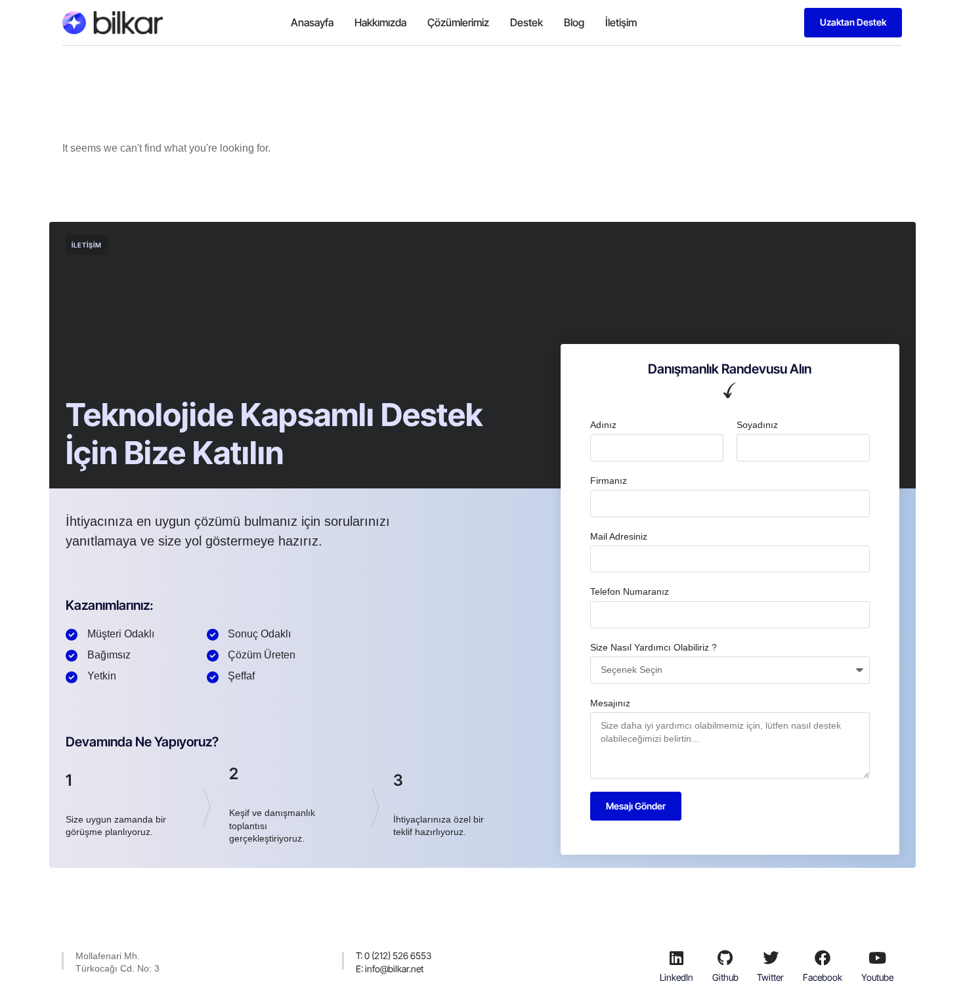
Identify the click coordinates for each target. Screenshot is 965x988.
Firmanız (608, 480)
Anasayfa (312, 22)
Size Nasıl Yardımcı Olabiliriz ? (653, 647)
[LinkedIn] (677, 958)
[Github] (725, 958)
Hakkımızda (380, 22)
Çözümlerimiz (458, 22)
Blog (574, 22)
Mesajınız (610, 703)
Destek (526, 22)
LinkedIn (676, 977)
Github (725, 977)
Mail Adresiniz (618, 536)
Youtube (877, 977)
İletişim (621, 22)
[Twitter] (771, 958)
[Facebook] (822, 958)
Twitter (770, 977)
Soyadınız (757, 424)
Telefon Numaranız (629, 591)
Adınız (603, 424)
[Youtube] (877, 958)
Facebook (822, 977)
